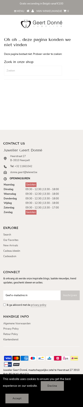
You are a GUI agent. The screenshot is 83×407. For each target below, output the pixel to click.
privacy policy (38, 305)
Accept (17, 398)
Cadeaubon (9, 256)
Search (7, 234)
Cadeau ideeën (11, 251)
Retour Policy (10, 334)
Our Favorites (10, 240)
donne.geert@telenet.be (23, 172)
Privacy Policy (11, 329)
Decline (52, 386)
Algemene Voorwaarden (16, 323)
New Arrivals (10, 245)
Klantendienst (10, 339)
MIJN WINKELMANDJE (52, 11)
